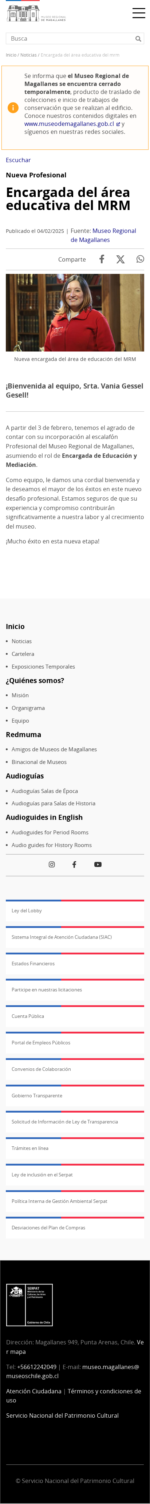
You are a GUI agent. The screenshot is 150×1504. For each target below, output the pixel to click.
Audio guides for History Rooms (52, 845)
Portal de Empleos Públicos (41, 1042)
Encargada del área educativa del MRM (68, 198)
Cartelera (23, 653)
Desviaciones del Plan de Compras (48, 1227)
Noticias (28, 55)
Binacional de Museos (39, 762)
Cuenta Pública (28, 1016)
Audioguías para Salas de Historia (53, 803)
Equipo (20, 720)
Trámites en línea (30, 1148)
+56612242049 (36, 1367)
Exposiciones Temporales (43, 666)
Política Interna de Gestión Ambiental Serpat (59, 1201)
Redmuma (23, 734)
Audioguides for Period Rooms (50, 832)
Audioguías (25, 775)
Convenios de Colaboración (41, 1069)
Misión (20, 695)
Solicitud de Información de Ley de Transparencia (65, 1121)
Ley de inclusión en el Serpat (42, 1174)
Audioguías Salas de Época (45, 791)
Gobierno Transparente (37, 1095)
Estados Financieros (33, 963)
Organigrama (28, 707)
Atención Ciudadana (34, 1391)
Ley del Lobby (27, 910)
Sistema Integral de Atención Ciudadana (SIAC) (62, 937)
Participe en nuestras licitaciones (47, 989)
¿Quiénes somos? (35, 680)
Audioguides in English (44, 817)
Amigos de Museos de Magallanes (54, 749)
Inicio (11, 55)
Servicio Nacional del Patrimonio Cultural (62, 1415)
